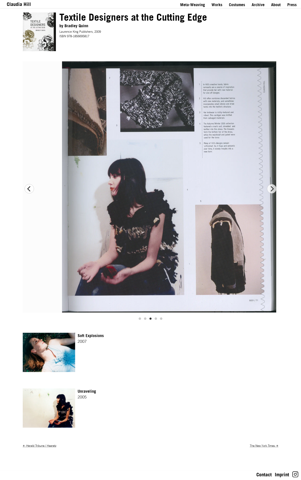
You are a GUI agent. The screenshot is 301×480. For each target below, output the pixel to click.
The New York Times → (264, 445)
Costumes (237, 4)
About (276, 4)
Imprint (282, 474)
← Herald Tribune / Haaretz (39, 445)
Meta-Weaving (192, 4)
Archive (258, 4)
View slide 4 (156, 319)
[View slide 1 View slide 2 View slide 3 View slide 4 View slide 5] (150, 188)
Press (292, 4)
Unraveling (87, 391)
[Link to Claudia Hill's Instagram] (295, 476)
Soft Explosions (91, 335)
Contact (264, 474)
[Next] (271, 188)
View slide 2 (145, 319)
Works (217, 4)
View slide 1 (140, 319)
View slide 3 (150, 319)
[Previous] (29, 188)
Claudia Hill (19, 4)
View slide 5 (161, 319)
